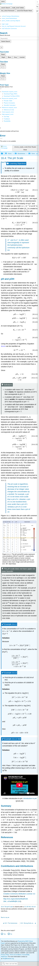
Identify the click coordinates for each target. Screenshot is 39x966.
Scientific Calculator (10, 105)
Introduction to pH (30, 798)
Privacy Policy (5, 954)
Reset (3, 54)
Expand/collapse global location (37, 153)
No (11, 934)
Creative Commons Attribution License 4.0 (19, 894)
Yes (5, 934)
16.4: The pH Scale (7, 906)
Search (3, 963)
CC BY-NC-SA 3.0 (30, 906)
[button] (7, 119)
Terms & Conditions (16, 954)
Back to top (4, 917)
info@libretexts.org (8, 958)
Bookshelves (21, 153)
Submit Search (5, 41)
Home (10, 153)
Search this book (5, 35)
